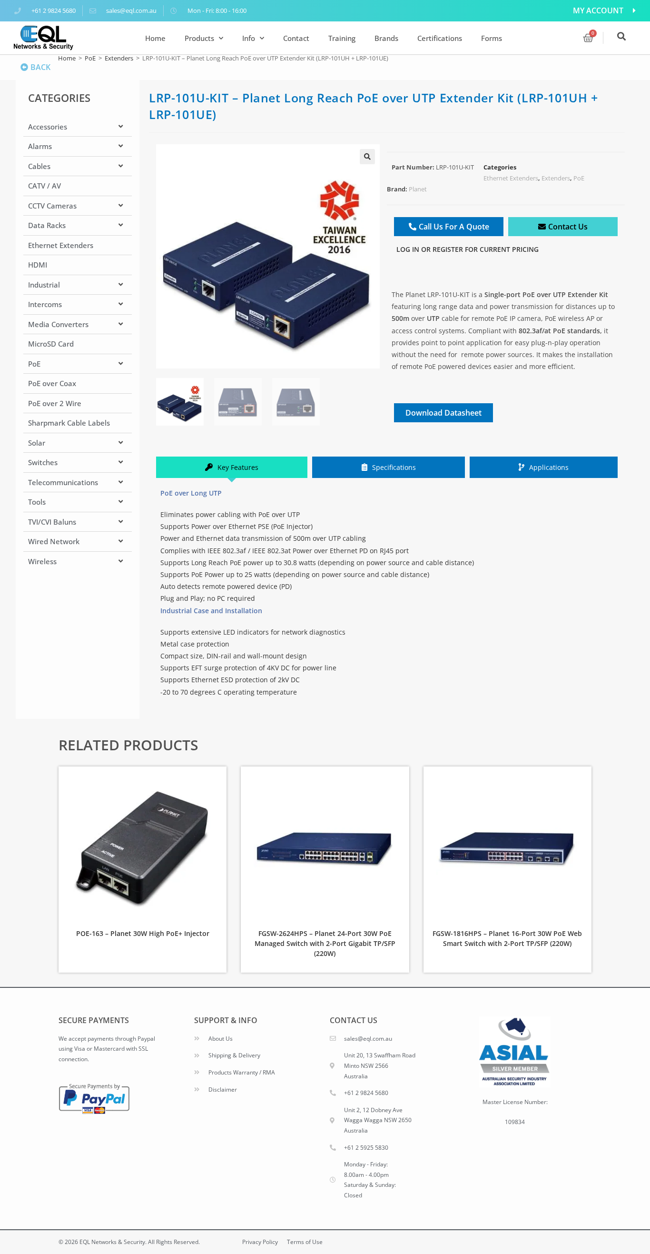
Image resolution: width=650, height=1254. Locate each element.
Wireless (42, 561)
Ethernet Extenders (60, 245)
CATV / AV (44, 185)
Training (341, 38)
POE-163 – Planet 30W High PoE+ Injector (142, 933)
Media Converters (58, 324)
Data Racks (47, 225)
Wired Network (53, 541)
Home (155, 38)
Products (199, 38)
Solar (36, 443)
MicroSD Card (51, 343)
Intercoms (45, 304)
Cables (39, 166)
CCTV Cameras (52, 205)
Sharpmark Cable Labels (69, 423)
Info (248, 38)
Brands (386, 38)
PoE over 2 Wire (54, 403)
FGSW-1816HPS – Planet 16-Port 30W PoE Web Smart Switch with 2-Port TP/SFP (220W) (507, 938)
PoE (90, 58)
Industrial (44, 284)
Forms (491, 38)
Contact (296, 38)
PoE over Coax (52, 383)
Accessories (47, 126)
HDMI (37, 264)
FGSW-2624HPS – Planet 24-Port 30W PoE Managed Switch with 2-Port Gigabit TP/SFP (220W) (325, 943)
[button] (367, 156)
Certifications (439, 38)
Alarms (40, 146)
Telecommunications (63, 482)
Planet (418, 189)
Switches (43, 462)
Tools (37, 502)
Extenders (119, 58)
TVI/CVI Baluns (52, 522)
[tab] (231, 467)
